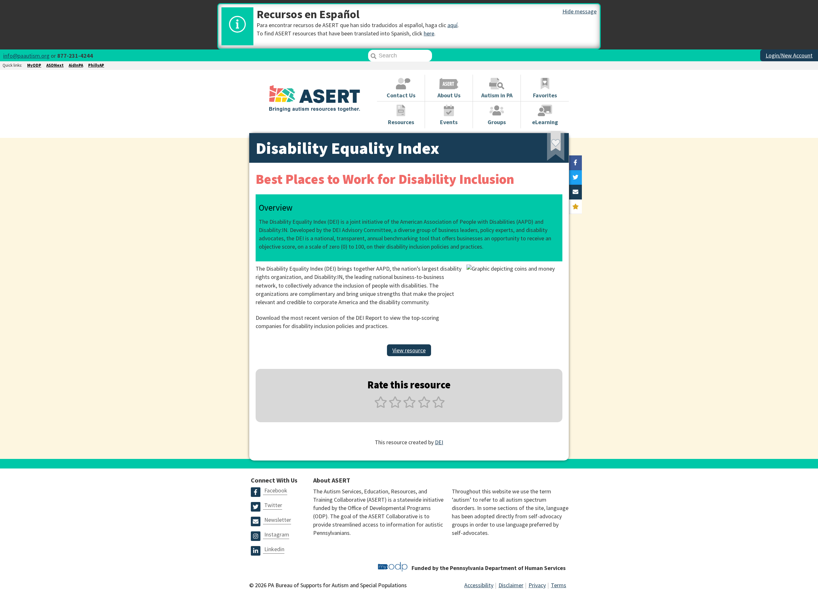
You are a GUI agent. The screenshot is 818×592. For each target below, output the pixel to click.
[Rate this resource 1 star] (381, 405)
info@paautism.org (26, 55)
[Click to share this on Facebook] (575, 162)
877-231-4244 (75, 55)
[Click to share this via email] (575, 192)
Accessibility (478, 585)
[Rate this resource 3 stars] (409, 405)
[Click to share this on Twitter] (575, 177)
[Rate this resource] (575, 206)
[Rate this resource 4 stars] (424, 405)
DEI (439, 442)
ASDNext (55, 65)
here (429, 33)
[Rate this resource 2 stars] (395, 405)
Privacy (537, 585)
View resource (409, 350)
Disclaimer (510, 585)
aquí (452, 25)
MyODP (34, 65)
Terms (558, 585)
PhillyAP (96, 65)
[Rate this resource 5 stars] (437, 405)
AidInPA (76, 65)
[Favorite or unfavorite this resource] (547, 148)
